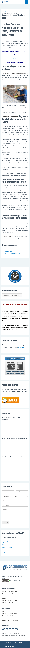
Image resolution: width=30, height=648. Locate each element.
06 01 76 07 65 (15, 58)
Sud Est (4, 552)
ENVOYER (5, 522)
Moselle (4, 544)
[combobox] (4, 500)
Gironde (4, 549)
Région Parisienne (6, 542)
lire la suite (21, 347)
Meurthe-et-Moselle (7, 547)
